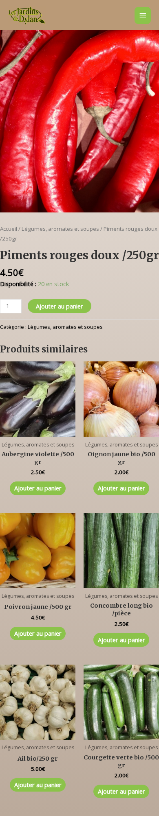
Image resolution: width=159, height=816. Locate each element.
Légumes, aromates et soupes (60, 228)
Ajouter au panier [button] (38, 488)
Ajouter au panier (59, 306)
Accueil (8, 228)
